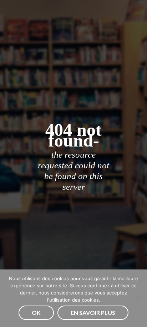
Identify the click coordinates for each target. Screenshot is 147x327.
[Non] (138, 298)
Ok (36, 312)
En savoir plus (93, 312)
